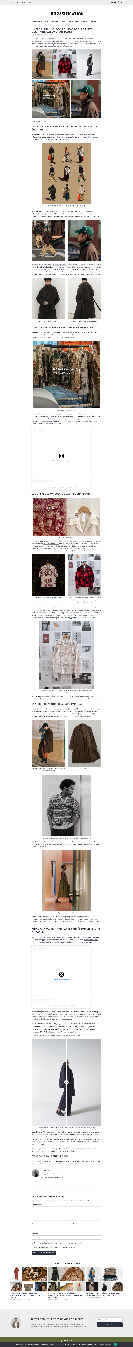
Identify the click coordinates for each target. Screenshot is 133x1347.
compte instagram (91, 940)
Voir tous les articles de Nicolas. (52, 1177)
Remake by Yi (37, 332)
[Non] (131, 1344)
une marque (66, 267)
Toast (45, 711)
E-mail (71, 1224)
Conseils (37, 21)
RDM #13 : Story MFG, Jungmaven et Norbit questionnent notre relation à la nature (65, 1295)
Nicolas (34, 34)
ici (71, 618)
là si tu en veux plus (60, 265)
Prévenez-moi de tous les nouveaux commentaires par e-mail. (58, 1243)
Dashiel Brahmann (51, 544)
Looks (46, 21)
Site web (35, 1233)
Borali (84, 21)
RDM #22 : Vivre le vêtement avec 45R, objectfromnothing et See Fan (102, 1294)
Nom (34, 1224)
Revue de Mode (48, 34)
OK (115, 1344)
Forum (92, 21)
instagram (65, 696)
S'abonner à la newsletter (20, 2)
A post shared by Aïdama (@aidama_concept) (61, 1005)
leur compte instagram (91, 919)
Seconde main (58, 21)
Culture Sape (73, 21)
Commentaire (37, 1205)
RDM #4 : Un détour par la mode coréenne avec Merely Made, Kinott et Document (27, 1295)
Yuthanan (41, 214)
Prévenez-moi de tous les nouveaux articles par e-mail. (55, 1247)
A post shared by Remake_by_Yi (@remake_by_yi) (61, 487)
